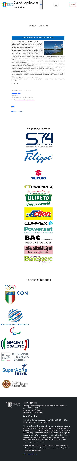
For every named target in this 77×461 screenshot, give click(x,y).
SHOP (73, 5)
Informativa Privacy (30, 454)
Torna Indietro (18, 111)
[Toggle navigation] (56, 5)
